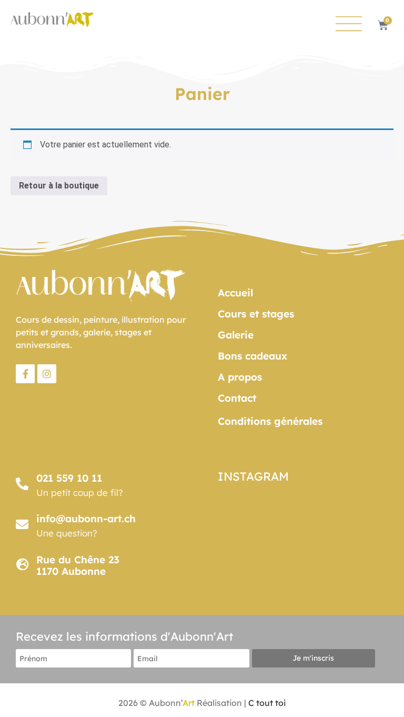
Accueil (235, 292)
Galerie (236, 334)
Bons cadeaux (252, 356)
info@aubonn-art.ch (86, 518)
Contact (237, 398)
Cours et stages (256, 313)
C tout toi (267, 703)
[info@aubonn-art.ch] (22, 524)
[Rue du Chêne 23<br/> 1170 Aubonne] (22, 564)
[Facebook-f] (25, 373)
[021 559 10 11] (22, 483)
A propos (240, 377)
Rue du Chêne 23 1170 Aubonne (77, 565)
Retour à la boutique (59, 186)
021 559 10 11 (69, 478)
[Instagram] (46, 373)
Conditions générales (270, 421)
